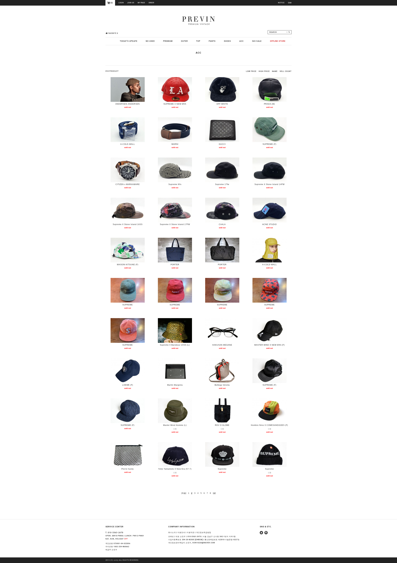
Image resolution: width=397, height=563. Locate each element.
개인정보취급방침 (203, 532)
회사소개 (172, 532)
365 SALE (257, 41)
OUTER (184, 41)
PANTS (212, 41)
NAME (274, 71)
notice (281, 3)
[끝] (214, 493)
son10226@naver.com (203, 543)
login (121, 3)
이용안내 (181, 532)
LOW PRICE (251, 71)
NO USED (150, 41)
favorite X (113, 33)
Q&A (290, 3)
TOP (198, 41)
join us (130, 3)
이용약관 (190, 532)
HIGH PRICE (264, 71)
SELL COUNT (286, 71)
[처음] (183, 493)
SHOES (227, 41)
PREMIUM (168, 41)
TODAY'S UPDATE (128, 41)
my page (141, 3)
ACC (241, 41)
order (151, 3)
